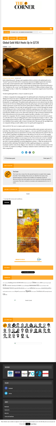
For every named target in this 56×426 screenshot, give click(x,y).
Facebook (11, 388)
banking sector (12, 282)
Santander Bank (22, 291)
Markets (39, 288)
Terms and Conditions (9, 416)
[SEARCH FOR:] (45, 32)
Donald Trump (45, 282)
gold (9, 46)
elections (13, 285)
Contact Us (7, 410)
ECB (4, 285)
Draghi (49, 282)
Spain (28, 291)
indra (28, 288)
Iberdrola (21, 288)
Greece (12, 288)
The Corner (11, 78)
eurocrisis (23, 285)
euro (19, 285)
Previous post (10, 158)
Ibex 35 (25, 288)
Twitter (10, 393)
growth (17, 288)
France (44, 285)
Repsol (17, 291)
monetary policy (46, 288)
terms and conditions (16, 199)
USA (6, 294)
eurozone (32, 285)
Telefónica (39, 291)
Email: (28, 194)
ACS (3, 282)
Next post (46, 158)
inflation (32, 288)
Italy (37, 288)
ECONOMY (8, 285)
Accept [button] (27, 424)
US (4, 294)
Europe (27, 285)
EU (17, 285)
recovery (13, 291)
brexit (25, 282)
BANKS (19, 282)
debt (41, 282)
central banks (29, 282)
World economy (22, 38)
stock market (33, 291)
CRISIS (38, 282)
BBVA (22, 282)
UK (44, 291)
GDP (47, 285)
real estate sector (7, 291)
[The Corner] (28, 5)
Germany (6, 288)
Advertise (7, 413)
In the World (12, 38)
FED (37, 285)
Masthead (7, 406)
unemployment (48, 291)
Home (5, 38)
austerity (6, 282)
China (34, 282)
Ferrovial (41, 285)
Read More (33, 424)
